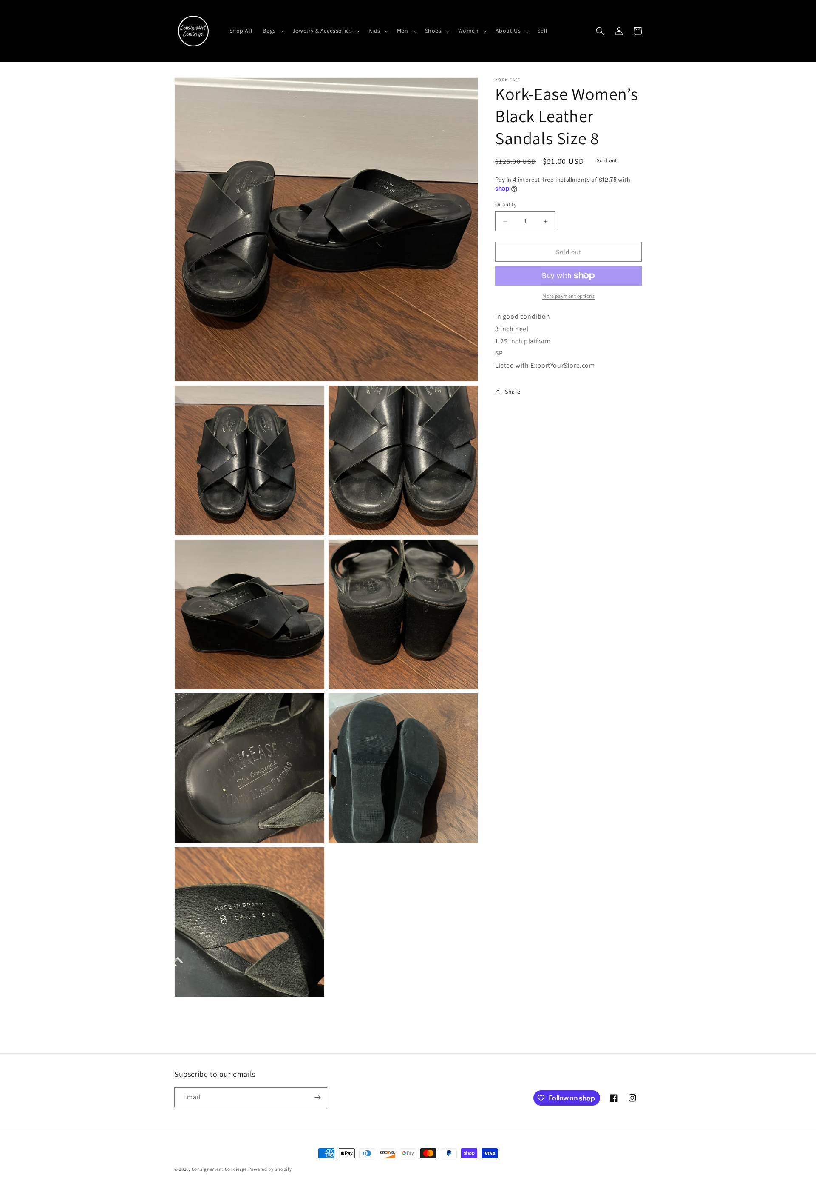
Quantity (505, 204)
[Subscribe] (317, 1097)
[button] (272, 31)
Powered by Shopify (270, 1169)
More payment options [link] (568, 296)
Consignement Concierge (219, 1169)
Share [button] (513, 392)
